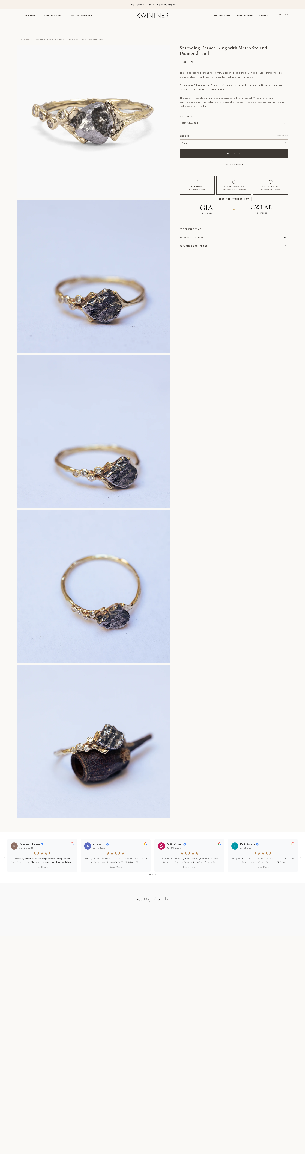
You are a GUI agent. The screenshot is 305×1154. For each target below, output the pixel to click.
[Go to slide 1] (150, 874)
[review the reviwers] (72, 844)
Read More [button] (42, 866)
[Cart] (286, 15)
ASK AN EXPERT (234, 164)
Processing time (190, 229)
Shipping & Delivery (192, 237)
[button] (31, 15)
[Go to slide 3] (155, 874)
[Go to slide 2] (152, 874)
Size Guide (282, 136)
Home (20, 39)
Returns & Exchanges (194, 246)
